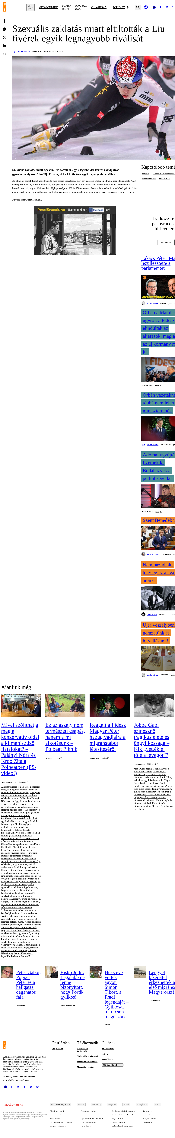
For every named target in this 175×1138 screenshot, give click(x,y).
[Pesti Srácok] (12, 7)
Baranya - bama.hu (56, 1115)
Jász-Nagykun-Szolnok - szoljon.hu (123, 1111)
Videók (105, 1054)
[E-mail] (4, 53)
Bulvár (126, 1104)
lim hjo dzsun (164, 178)
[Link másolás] (4, 62)
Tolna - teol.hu (147, 1111)
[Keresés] (138, 7)
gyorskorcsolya (149, 178)
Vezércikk (166, 554)
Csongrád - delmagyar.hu (58, 1126)
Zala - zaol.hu (147, 1122)
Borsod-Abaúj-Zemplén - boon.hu (61, 1122)
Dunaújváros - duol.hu (88, 1111)
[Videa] (154, 7)
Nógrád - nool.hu (117, 1119)
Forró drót (66, 7)
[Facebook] (160, 7)
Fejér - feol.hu (85, 1115)
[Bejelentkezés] (146, 7)
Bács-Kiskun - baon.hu (57, 1111)
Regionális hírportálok (60, 1104)
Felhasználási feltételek (87, 1061)
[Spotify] (31, 1087)
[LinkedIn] (4, 45)
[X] (167, 7)
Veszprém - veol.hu (149, 1119)
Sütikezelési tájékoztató (87, 1056)
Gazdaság (96, 1104)
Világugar (99, 7)
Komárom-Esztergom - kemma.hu (123, 1115)
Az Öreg (163, 303)
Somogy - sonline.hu (119, 1122)
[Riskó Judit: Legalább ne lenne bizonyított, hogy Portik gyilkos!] (51, 972)
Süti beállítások (110, 1065)
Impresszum (57, 1048)
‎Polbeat (49, 758)
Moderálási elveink (85, 1067)
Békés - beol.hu (55, 1119)
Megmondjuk (48, 7)
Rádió (157, 1104)
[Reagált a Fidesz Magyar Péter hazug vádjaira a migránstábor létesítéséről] (110, 705)
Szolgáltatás (142, 1104)
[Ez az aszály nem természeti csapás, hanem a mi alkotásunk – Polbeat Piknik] (65, 705)
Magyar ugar (81, 7)
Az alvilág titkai (68, 1005)
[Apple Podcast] (37, 1087)
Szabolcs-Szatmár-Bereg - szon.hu (123, 1126)
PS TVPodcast (108, 1048)
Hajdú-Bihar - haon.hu (88, 1122)
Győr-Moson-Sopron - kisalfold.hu (92, 1119)
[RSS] (24, 1087)
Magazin (112, 1104)
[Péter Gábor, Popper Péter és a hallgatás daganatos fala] (7, 972)
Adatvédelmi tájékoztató (82, 1049)
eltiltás (145, 174)
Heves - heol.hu (86, 1126)
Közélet (81, 1104)
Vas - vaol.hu (147, 1115)
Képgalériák (107, 1059)
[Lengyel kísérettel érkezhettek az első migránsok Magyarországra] (140, 972)
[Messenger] (4, 29)
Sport (107, 1025)
